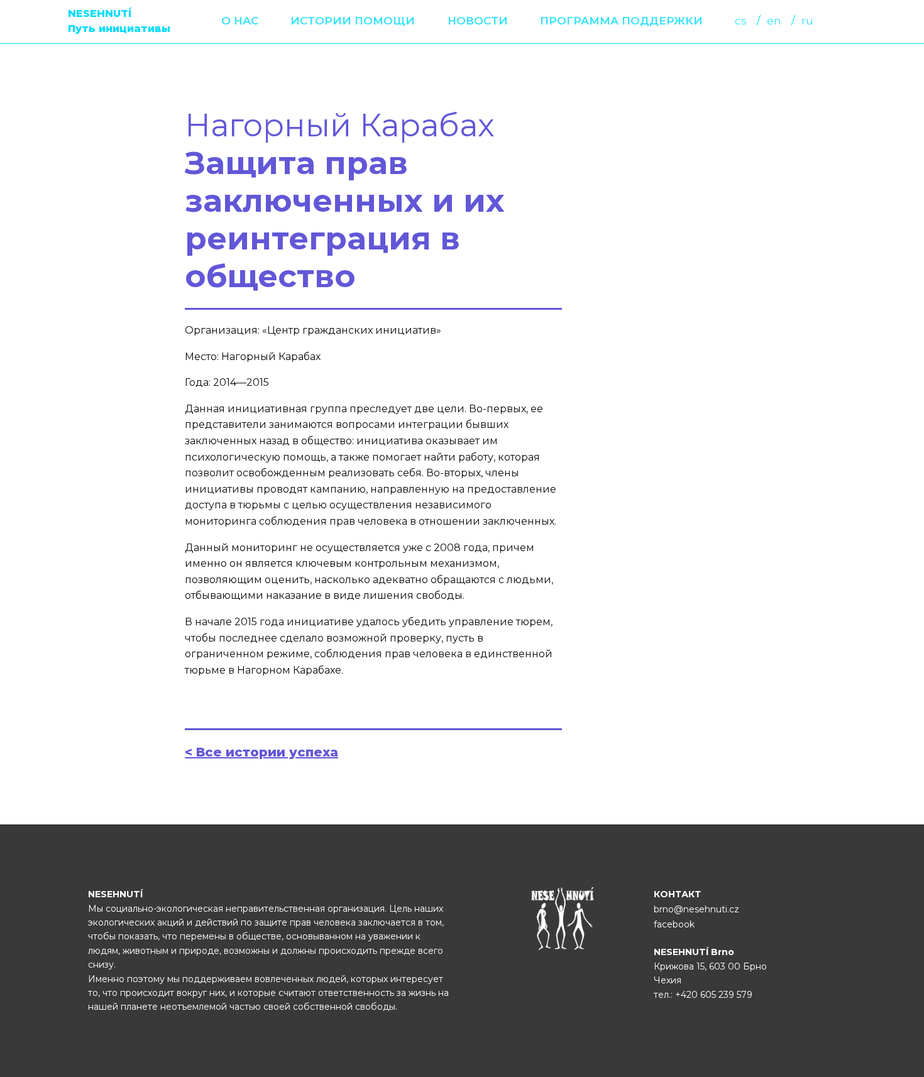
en (774, 20)
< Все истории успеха (261, 752)
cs (741, 20)
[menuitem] (239, 21)
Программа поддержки (621, 20)
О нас (239, 20)
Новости (478, 20)
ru (807, 20)
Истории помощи (352, 20)
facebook (674, 924)
